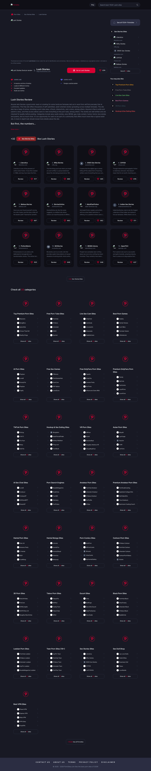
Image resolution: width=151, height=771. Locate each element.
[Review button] (138, 37)
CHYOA (119, 58)
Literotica (119, 37)
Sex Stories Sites (120, 31)
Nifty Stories (120, 44)
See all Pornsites (75, 742)
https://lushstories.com (43, 71)
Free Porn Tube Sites (123, 90)
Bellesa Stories (121, 64)
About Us (59, 762)
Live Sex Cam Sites (122, 95)
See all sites (125, 71)
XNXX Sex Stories (123, 51)
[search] (137, 5)
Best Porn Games (121, 101)
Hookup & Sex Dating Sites (125, 111)
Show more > (15, 129)
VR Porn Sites (120, 106)
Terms (72, 762)
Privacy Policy (88, 762)
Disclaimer (108, 762)
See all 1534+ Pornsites (125, 22)
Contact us (43, 762)
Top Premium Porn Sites (124, 85)
